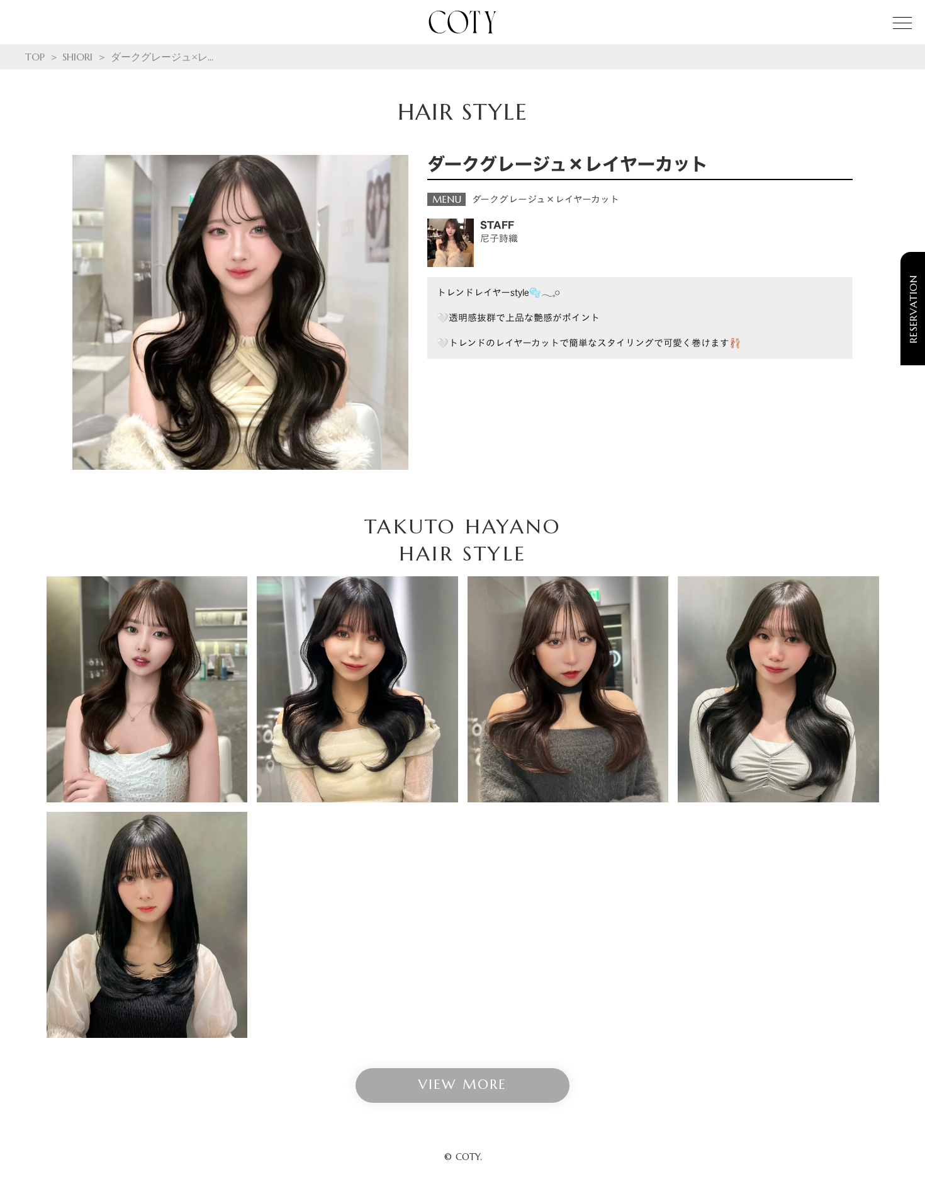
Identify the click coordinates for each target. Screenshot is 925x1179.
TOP (35, 57)
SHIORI (77, 57)
